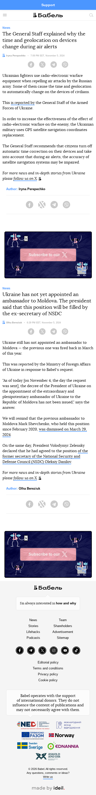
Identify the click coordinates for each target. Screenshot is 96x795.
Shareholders (62, 626)
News (33, 620)
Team (63, 620)
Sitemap (63, 638)
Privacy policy (48, 674)
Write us (48, 776)
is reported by (23, 103)
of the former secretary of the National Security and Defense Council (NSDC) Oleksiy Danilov (45, 456)
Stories (33, 626)
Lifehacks (33, 632)
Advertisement (62, 632)
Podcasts (33, 638)
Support (48, 5)
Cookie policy (48, 680)
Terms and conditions (48, 668)
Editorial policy (48, 662)
